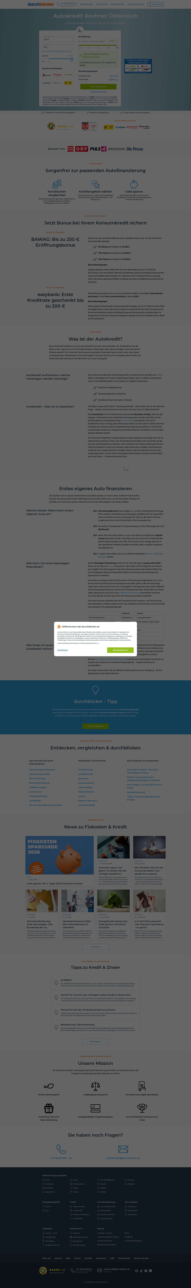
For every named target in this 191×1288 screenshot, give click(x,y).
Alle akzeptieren (120, 650)
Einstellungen (62, 650)
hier (98, 643)
